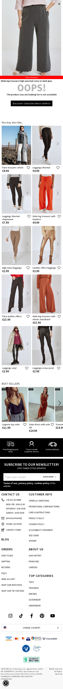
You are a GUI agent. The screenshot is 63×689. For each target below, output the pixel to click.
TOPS (31, 582)
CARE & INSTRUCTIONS (39, 512)
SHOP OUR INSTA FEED (11, 585)
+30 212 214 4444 (13, 499)
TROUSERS (34, 588)
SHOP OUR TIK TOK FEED (12, 590)
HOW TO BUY (7, 555)
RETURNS (5, 567)
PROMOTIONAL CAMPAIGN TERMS (44, 506)
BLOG (5, 539)
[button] (5, 683)
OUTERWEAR (35, 599)
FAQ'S (4, 573)
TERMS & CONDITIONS (39, 500)
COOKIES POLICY (36, 524)
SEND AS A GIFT (8, 579)
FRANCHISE (34, 561)
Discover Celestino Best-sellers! (31, 103)
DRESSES (33, 593)
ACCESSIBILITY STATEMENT (41, 530)
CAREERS (33, 567)
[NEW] (15, 421)
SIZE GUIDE (34, 535)
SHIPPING (5, 561)
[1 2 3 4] (31, 39)
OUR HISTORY (35, 555)
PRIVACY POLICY (36, 518)
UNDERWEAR (35, 605)
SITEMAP (33, 540)
